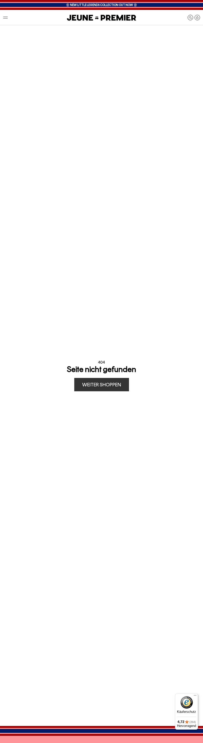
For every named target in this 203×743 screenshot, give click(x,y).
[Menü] (195, 696)
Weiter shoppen (101, 385)
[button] (5, 17)
